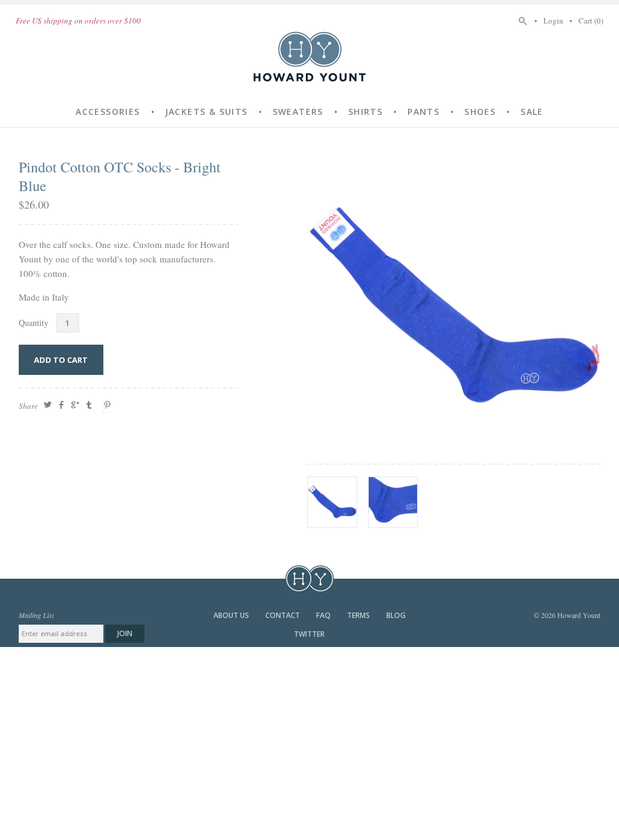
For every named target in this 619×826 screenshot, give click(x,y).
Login (553, 20)
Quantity (33, 322)
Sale (531, 111)
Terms (359, 615)
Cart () (590, 20)
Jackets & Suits (206, 111)
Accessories (108, 111)
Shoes (480, 111)
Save (109, 406)
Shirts (365, 111)
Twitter (309, 634)
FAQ (324, 615)
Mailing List (36, 615)
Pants (423, 111)
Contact (283, 615)
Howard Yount (309, 56)
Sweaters (298, 111)
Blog (396, 615)
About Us (232, 615)
